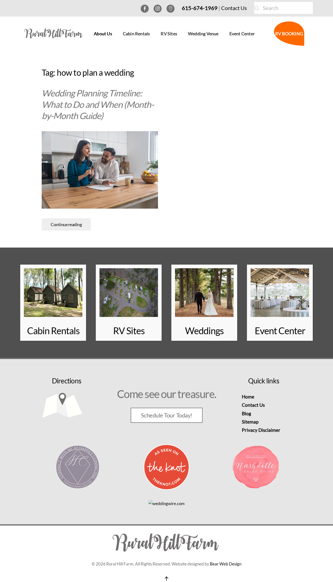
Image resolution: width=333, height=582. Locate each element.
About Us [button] (103, 33)
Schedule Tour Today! (166, 415)
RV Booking (289, 33)
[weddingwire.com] (166, 503)
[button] (166, 578)
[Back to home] (54, 33)
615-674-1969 (199, 8)
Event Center (242, 33)
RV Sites (169, 33)
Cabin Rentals (53, 330)
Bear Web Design (225, 563)
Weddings (204, 330)
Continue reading (66, 224)
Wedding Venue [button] (203, 33)
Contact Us (234, 8)
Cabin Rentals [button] (136, 33)
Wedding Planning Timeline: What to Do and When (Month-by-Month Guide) (98, 104)
